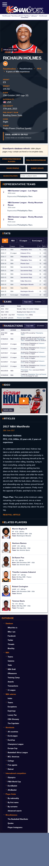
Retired (10, 769)
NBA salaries (11, 694)
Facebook (12, 636)
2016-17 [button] (3, 253)
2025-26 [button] (3, 295)
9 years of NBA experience (18, 71)
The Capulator (13, 723)
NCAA (33, 312)
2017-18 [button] (3, 260)
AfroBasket (12, 790)
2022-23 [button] (3, 277)
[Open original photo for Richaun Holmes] (24, 36)
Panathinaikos (9, 69)
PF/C (39, 69)
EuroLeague (37, 241)
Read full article (11, 515)
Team (22, 246)
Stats (10, 665)
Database (9, 623)
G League (11, 690)
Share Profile (12, 168)
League (12, 246)
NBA (13, 241)
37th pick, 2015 (10, 109)
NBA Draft (12, 669)
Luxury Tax (12, 715)
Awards (11, 682)
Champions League (15, 744)
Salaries (11, 661)
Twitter (10, 640)
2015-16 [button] (3, 249)
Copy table (27, 302)
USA (9, 102)
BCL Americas (13, 757)
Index (10, 698)
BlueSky (11, 648)
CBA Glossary (13, 719)
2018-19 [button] (3, 263)
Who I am (11, 632)
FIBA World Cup (14, 782)
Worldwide (10, 728)
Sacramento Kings (26, 267)
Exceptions (12, 707)
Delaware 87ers (26, 253)
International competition (16, 773)
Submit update (37, 168)
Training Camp (14, 678)
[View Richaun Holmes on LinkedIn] (5, 63)
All (5, 241)
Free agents (12, 765)
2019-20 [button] (3, 267)
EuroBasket (12, 786)
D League (23, 241)
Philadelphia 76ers (26, 249)
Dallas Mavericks (26, 281)
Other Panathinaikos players (11, 160)
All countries (13, 732)
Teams (10, 657)
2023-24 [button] (3, 281)
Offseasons (12, 673)
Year (2, 246)
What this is (12, 628)
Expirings (12, 711)
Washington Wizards (27, 284)
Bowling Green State (12, 115)
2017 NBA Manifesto (16, 426)
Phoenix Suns (25, 263)
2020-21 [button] (3, 270)
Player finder (11, 794)
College (11, 761)
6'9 (4, 82)
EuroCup (11, 740)
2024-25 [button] (3, 291)
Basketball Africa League (18, 752)
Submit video (8, 410)
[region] (24, 271)
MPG (44, 246)
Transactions (13, 686)
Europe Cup (12, 748)
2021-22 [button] (3, 274)
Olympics (11, 777)
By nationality (13, 798)
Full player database (36, 160)
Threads (11, 644)
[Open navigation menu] (5, 4)
